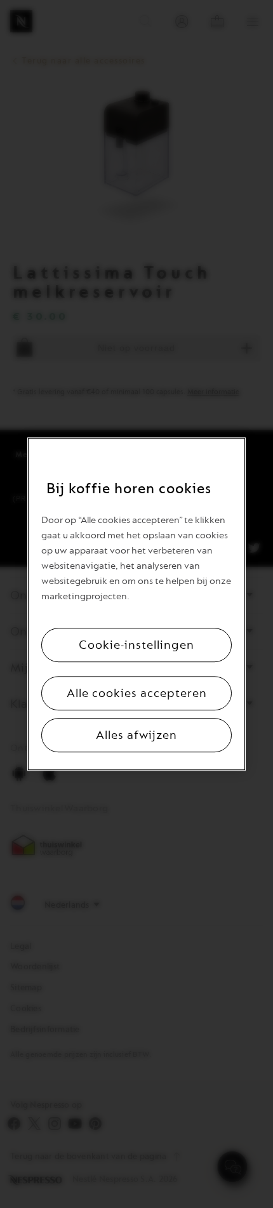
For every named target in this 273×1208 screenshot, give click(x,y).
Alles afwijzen (136, 735)
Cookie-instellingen (136, 645)
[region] (136, 604)
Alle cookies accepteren (137, 693)
